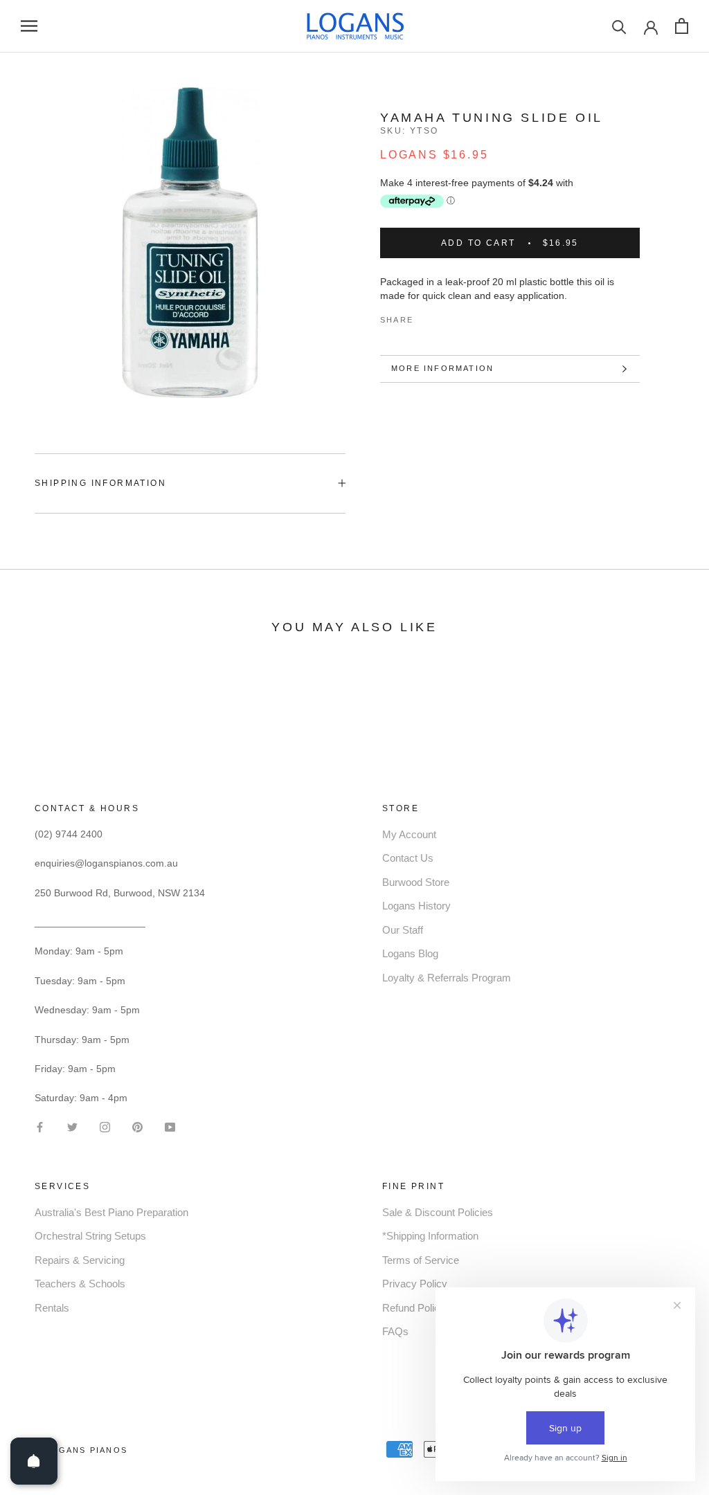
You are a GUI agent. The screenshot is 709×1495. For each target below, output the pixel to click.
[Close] (675, 1236)
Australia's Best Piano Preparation (111, 1212)
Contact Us (407, 858)
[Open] (33, 1461)
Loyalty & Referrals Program (446, 978)
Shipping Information (100, 483)
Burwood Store (415, 882)
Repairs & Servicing (80, 1260)
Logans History (416, 906)
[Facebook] (426, 317)
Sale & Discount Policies (437, 1212)
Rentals (52, 1308)
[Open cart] (681, 26)
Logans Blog (410, 953)
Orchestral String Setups (90, 1236)
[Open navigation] (29, 26)
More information (442, 368)
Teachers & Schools (80, 1283)
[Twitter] (444, 317)
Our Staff (402, 930)
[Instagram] (105, 1125)
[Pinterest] (462, 317)
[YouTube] (170, 1125)
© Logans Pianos (81, 1450)
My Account (409, 834)
